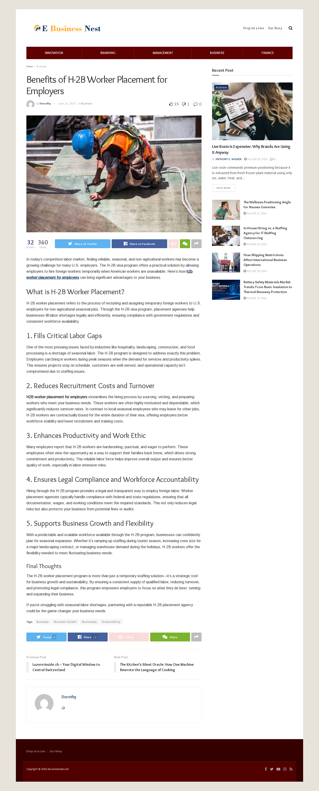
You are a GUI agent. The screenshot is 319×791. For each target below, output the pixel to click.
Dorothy (45, 103)
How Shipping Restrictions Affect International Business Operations (265, 260)
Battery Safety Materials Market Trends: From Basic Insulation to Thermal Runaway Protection (268, 287)
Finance (268, 53)
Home (29, 66)
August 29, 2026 (257, 159)
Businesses (89, 621)
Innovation (54, 53)
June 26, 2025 (67, 103)
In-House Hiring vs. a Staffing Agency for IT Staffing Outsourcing (265, 233)
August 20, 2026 (256, 244)
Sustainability (111, 621)
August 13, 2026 (256, 298)
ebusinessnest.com (58, 769)
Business (217, 53)
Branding (107, 53)
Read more (223, 188)
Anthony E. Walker (228, 159)
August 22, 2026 (256, 213)
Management (163, 53)
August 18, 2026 (256, 271)
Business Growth (65, 621)
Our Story (275, 28)
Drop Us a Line (253, 28)
